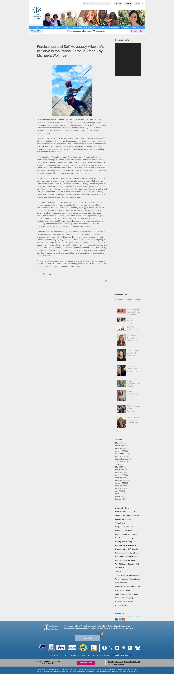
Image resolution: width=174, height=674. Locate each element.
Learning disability (122, 553)
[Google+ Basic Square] (123, 619)
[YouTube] (117, 648)
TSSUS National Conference (126, 568)
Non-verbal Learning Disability (126, 557)
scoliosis (118, 601)
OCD (117, 560)
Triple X (118, 572)
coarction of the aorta (123, 590)
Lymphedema (135, 553)
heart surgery (120, 598)
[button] (142, 3)
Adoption (118, 515)
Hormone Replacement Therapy (127, 545)
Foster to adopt (121, 534)
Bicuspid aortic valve (131, 515)
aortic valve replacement (124, 586)
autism (137, 586)
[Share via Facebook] (38, 274)
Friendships (132, 534)
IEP (129, 549)
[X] (110, 648)
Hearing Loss (131, 542)
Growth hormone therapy (124, 538)
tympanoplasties (121, 605)
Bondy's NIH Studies (123, 519)
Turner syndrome (121, 579)
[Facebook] (104, 648)
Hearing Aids (120, 542)
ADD (129, 512)
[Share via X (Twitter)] (44, 274)
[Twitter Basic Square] (120, 619)
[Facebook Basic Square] (116, 619)
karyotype (130, 598)
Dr (132, 527)
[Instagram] (130, 648)
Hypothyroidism (121, 549)
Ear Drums (119, 530)
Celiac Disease (120, 523)
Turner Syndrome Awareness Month (128, 575)
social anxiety (128, 601)
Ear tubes (128, 530)
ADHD (134, 512)
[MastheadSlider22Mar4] (94, 18)
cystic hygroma (121, 594)
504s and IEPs (120, 512)
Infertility (135, 549)
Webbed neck (134, 579)
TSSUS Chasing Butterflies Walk (127, 564)
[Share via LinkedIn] (50, 274)
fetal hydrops (133, 594)
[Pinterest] (123, 648)
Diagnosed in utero (122, 527)
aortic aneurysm (121, 583)
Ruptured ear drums (128, 560)
